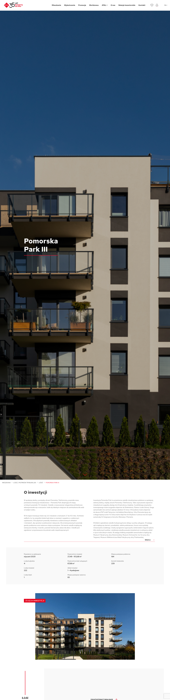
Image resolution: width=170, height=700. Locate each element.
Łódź (41, 483)
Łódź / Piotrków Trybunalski (24, 483)
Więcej (148, 540)
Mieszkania (6, 483)
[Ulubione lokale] (152, 5)
